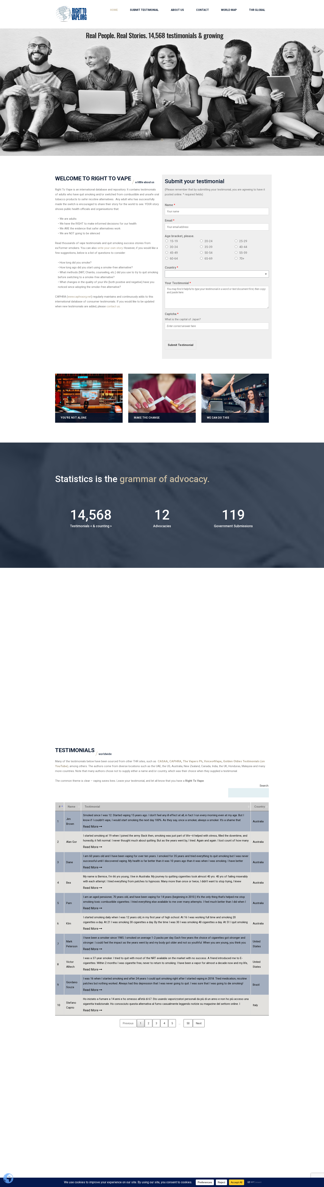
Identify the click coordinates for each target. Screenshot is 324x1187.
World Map (229, 9)
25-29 (243, 241)
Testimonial (92, 806)
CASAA (163, 761)
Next (199, 1023)
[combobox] (217, 274)
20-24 (208, 241)
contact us (113, 306)
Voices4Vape (213, 761)
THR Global (257, 9)
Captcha (171, 314)
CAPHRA (175, 761)
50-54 (208, 253)
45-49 (174, 253)
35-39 (208, 247)
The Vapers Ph (192, 761)
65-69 (208, 258)
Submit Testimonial (144, 9)
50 (188, 1023)
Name (170, 205)
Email (169, 220)
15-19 (174, 241)
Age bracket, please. (179, 236)
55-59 (243, 253)
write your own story (110, 248)
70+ (241, 258)
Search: (264, 785)
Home (114, 9)
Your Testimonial (178, 283)
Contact (202, 9)
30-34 (174, 247)
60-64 (174, 258)
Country (171, 267)
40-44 (243, 247)
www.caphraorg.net (79, 296)
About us (177, 9)
